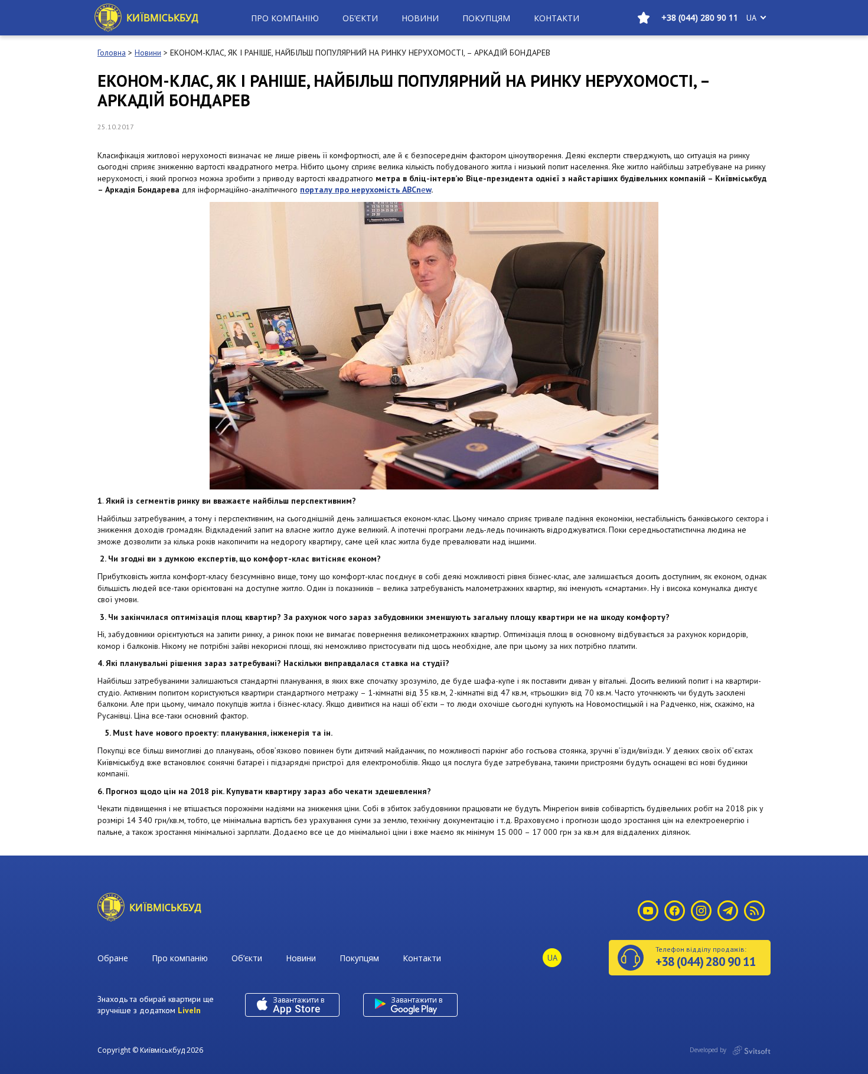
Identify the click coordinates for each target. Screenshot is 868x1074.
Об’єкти (360, 18)
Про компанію (285, 18)
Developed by (709, 1050)
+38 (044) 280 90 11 (699, 17)
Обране (112, 958)
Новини (420, 18)
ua (751, 17)
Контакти (556, 18)
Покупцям (486, 18)
